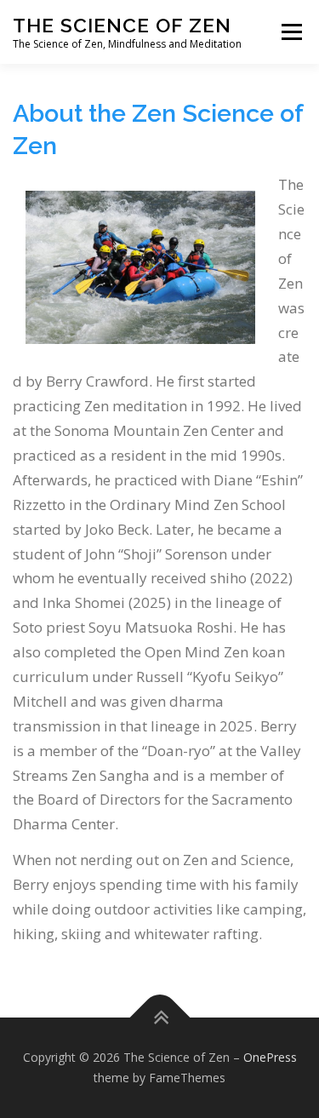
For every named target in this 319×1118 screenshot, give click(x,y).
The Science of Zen (122, 25)
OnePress (270, 1057)
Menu (290, 32)
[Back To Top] (159, 1018)
